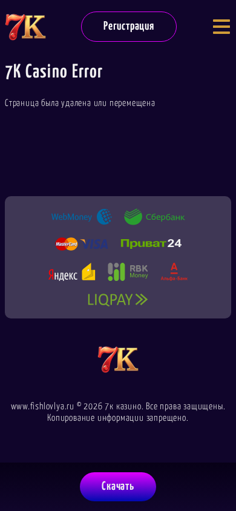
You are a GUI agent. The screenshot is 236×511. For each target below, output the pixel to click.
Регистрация (128, 26)
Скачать (118, 486)
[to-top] (215, 439)
